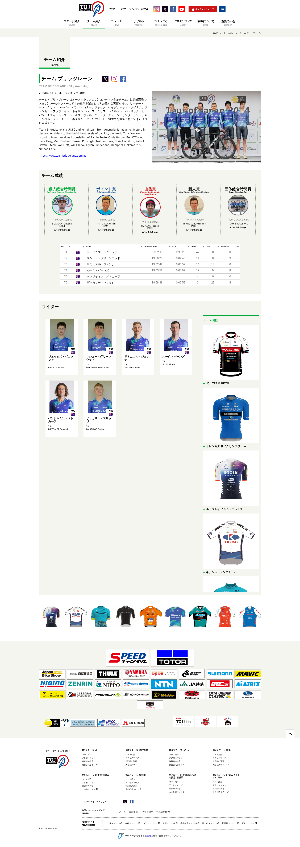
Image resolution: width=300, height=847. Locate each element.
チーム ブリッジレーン (250, 33)
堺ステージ (114, 823)
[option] (51, 616)
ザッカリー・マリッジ (101, 282)
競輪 (149, 835)
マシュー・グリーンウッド (103, 258)
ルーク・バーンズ (98, 270)
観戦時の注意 (87, 761)
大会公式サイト (88, 764)
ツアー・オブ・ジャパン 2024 (91, 9)
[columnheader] (65, 246)
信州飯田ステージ (188, 823)
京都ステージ (131, 823)
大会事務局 (148, 812)
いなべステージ (150, 823)
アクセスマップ (88, 758)
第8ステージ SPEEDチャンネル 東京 (226, 776)
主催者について (163, 812)
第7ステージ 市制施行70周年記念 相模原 (183, 776)
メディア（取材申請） (129, 812)
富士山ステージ (209, 823)
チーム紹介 (229, 33)
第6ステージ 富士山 (136, 774)
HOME (215, 33)
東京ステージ (248, 823)
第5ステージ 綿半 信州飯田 (95, 774)
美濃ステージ (168, 823)
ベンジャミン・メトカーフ (103, 276)
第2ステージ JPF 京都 (137, 750)
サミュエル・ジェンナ (101, 264)
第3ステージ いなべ (179, 750)
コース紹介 (86, 754)
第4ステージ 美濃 (222, 750)
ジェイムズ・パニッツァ (102, 252)
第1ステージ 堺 (89, 750)
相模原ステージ (229, 823)
